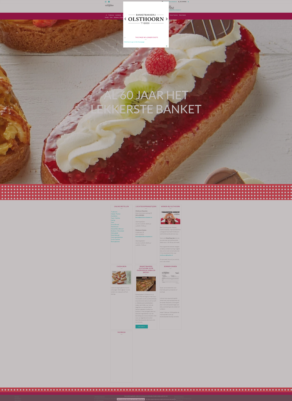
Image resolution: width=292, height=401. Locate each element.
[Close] (168, 1)
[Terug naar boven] (287, 396)
